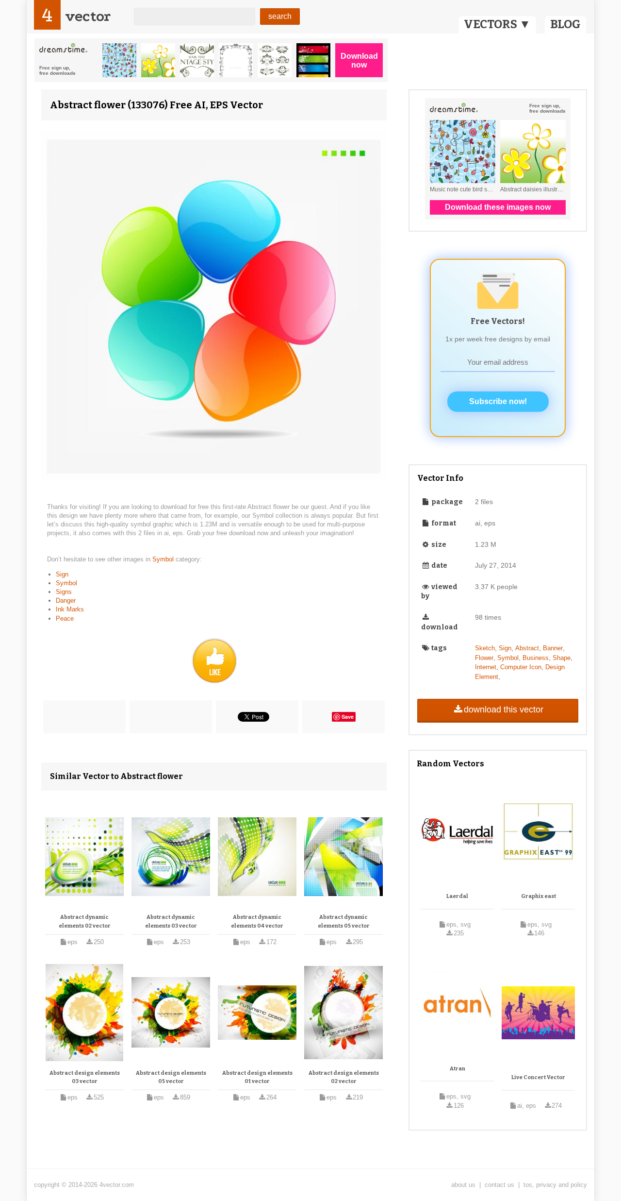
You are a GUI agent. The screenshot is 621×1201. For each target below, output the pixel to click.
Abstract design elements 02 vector (344, 1077)
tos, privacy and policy (555, 1184)
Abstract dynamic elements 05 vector (344, 921)
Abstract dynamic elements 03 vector (171, 921)
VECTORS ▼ (497, 24)
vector (88, 16)
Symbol (164, 559)
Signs (64, 591)
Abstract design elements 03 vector (84, 1077)
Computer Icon (520, 667)
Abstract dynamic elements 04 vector (257, 921)
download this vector (503, 709)
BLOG (565, 24)
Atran (457, 1069)
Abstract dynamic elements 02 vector (85, 921)
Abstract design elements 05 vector (171, 1077)
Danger (66, 600)
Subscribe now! (498, 401)
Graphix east (538, 896)
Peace (65, 618)
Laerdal (457, 896)
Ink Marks (70, 609)
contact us (499, 1184)
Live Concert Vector (538, 1077)
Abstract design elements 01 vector (257, 1077)
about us (463, 1184)
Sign (62, 574)
